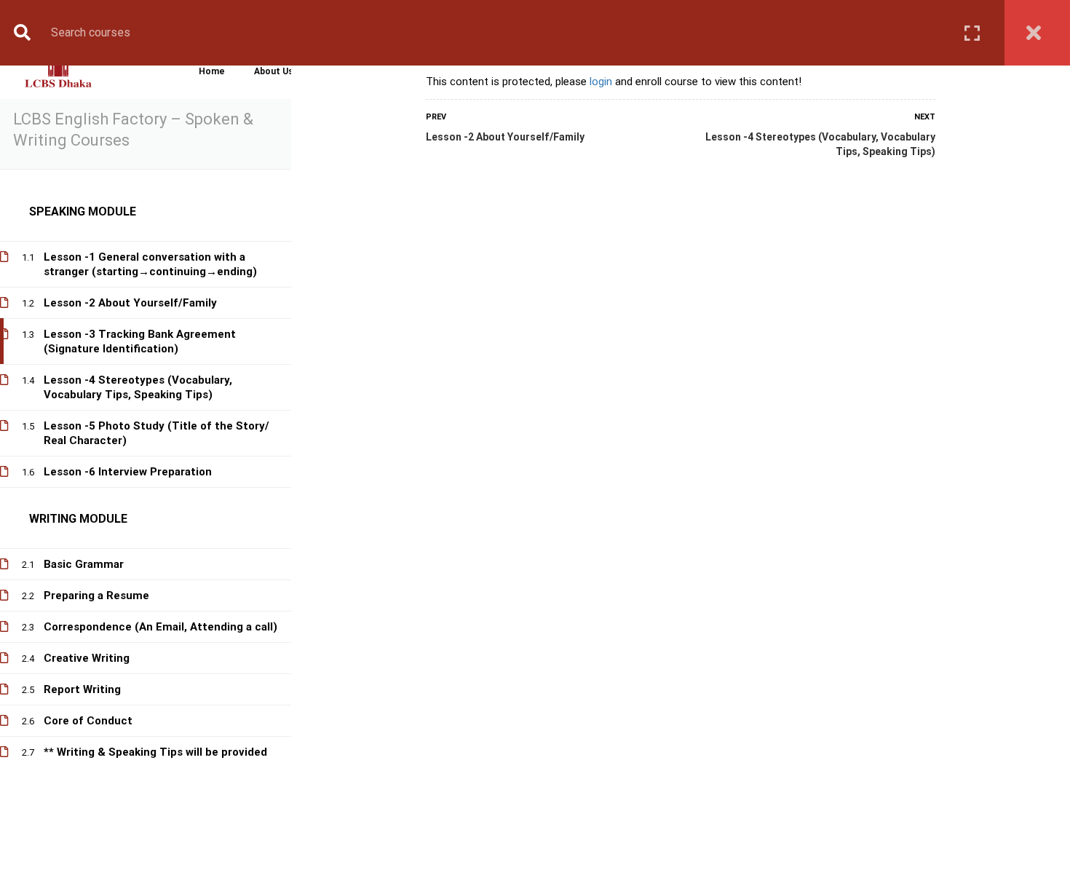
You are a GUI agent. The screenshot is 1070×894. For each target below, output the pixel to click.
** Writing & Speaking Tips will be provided (155, 752)
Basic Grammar (84, 564)
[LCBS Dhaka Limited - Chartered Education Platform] (58, 71)
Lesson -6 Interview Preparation (128, 471)
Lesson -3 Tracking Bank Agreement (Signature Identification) (140, 341)
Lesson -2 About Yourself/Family (505, 137)
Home (212, 71)
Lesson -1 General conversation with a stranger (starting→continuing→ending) (150, 264)
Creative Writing (87, 658)
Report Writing (82, 689)
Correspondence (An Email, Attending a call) (160, 626)
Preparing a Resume (96, 595)
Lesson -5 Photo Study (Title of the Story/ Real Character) (156, 433)
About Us (273, 71)
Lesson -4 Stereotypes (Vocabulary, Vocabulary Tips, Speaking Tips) (820, 144)
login (601, 81)
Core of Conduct (88, 720)
